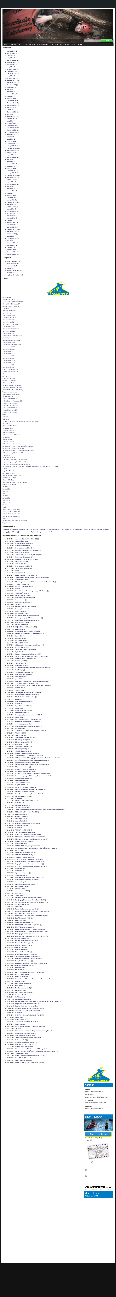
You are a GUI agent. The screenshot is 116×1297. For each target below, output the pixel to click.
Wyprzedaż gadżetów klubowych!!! (26, 1004)
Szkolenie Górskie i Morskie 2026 (26, 539)
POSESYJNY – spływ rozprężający (26, 846)
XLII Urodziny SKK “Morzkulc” (25, 575)
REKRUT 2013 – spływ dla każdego (26, 753)
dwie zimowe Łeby (21, 622)
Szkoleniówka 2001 (8, 365)
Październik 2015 (12, 103)
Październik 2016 (12, 80)
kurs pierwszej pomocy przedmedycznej (28, 719)
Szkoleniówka (6, 313)
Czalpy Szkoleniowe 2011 (23, 965)
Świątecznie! (19, 735)
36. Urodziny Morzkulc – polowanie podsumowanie (18, 450)
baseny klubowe (20, 611)
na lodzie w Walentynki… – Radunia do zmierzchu (31, 681)
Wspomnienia (64, 44)
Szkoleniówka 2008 (8, 349)
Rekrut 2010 (19, 1013)
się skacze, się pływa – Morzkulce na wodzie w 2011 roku (20, 421)
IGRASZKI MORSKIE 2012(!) (24, 855)
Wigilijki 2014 (19, 690)
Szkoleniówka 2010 (8, 342)
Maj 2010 (10, 240)
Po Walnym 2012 (20, 819)
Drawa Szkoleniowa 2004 (10, 405)
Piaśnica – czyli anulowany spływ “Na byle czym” (31, 936)
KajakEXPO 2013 (20, 785)
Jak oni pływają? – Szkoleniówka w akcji (28, 755)
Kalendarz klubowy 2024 (23, 543)
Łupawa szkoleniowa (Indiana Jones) (27, 654)
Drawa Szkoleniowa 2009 (10, 399)
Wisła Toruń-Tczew (21, 593)
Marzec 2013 (11, 164)
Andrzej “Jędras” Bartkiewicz (11, 514)
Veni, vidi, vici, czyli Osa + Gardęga (26, 1010)
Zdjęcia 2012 (6, 491)
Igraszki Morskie (7, 439)
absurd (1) (87, 529)
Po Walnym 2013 (20, 744)
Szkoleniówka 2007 (8, 351)
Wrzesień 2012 (12, 177)
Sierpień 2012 (11, 179)
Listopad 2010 (11, 227)
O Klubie (5, 417)
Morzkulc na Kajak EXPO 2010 (25, 1044)
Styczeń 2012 (11, 195)
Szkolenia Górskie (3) (18, 529)
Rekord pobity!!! (20, 1040)
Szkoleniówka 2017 (21, 579)
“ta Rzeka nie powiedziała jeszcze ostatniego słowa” (32, 667)
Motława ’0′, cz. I (20, 665)
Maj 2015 (10, 114)
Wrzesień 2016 (12, 82)
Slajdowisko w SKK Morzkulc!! (25, 627)
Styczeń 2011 (11, 222)
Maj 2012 (10, 186)
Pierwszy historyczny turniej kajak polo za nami (30, 839)
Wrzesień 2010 (12, 231)
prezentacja (6, 338)
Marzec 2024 (11, 53)
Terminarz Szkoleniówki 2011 (11, 340)
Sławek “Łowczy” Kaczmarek (11, 516)
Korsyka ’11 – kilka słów (23, 961)
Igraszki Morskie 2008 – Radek (12, 475)
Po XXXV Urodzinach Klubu (24, 992)
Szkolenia (13, 44)
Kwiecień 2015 (11, 116)
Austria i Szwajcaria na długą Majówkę (27, 555)
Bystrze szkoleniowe (22, 647)
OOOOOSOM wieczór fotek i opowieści (27, 925)
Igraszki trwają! (20, 947)
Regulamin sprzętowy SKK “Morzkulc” (14, 462)
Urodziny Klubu (20, 814)
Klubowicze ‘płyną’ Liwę (22, 742)
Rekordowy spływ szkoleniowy (25, 1042)
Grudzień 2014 (11, 123)
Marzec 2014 (11, 137)
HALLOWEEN (19, 920)
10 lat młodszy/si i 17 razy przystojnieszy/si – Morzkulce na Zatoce (36, 758)
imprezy (9, 273)
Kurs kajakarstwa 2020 (22, 548)
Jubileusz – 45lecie (8, 441)
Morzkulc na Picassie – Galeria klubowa (14, 482)
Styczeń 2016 (11, 98)
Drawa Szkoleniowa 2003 (10, 408)
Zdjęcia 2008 (6, 502)
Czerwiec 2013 (12, 157)
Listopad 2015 (11, 101)
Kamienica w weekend (22, 602)
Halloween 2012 (20, 825)
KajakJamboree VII (8, 437)
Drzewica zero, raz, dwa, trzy (24, 606)
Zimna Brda (19, 895)
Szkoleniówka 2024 (21, 541)
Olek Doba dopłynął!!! (22, 983)
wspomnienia (11, 266)
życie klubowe (11, 261)
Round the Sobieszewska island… (26, 909)
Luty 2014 (10, 139)
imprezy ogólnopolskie (14, 270)
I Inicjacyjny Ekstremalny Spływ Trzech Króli (29, 900)
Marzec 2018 (11, 64)
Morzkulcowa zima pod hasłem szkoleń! (28, 726)
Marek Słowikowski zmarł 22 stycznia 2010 (29, 1055)
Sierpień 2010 (11, 234)
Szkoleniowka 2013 (8, 326)
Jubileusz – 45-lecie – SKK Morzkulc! (27, 550)
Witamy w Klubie (20, 625)
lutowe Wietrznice (21, 613)
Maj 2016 (10, 89)
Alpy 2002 (5, 376)
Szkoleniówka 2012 (8, 331)
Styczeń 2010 (11, 249)
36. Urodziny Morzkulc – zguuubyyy (13, 448)
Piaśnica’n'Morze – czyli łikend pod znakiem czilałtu (31, 931)
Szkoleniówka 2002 (8, 362)
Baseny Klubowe (20, 816)
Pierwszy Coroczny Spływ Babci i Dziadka (28, 898)
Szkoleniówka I (20, 600)
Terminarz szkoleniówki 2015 (11, 317)
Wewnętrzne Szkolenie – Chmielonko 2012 (29, 837)
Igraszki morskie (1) (46, 532)
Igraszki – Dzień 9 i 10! (22, 945)
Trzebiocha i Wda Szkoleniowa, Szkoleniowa (29, 859)
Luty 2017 (10, 76)
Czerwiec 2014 (12, 132)
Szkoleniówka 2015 (8, 315)
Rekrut (17, 588)
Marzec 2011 (11, 218)
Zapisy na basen (98, 1134)
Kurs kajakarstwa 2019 (22, 552)
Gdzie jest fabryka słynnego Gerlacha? (27, 722)
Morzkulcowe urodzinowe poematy (26, 694)
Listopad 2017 (11, 71)
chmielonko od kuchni (22, 751)
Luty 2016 (10, 96)
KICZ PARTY (19, 688)
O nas (20, 44)
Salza (17, 604)
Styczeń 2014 (11, 141)
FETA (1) (107, 529)
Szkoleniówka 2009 (8, 347)
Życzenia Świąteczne (22, 807)
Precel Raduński (20, 780)
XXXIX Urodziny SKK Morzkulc (25, 697)
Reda (17, 570)
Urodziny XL (19, 629)
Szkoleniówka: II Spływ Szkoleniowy (26, 956)
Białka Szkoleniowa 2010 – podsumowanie (29, 1026)
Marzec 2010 (11, 245)
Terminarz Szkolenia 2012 (10, 299)
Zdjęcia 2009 (6, 500)
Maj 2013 (10, 159)
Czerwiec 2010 (12, 238)
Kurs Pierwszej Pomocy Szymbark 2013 (28, 794)
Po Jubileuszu (19, 1017)
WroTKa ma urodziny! (22, 974)
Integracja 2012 (20, 870)
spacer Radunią (20, 821)
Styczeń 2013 (11, 168)
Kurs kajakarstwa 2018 (22, 566)
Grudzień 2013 (11, 143)
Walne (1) (36, 532)
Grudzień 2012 (11, 170)
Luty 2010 (10, 247)
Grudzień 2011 (11, 198)
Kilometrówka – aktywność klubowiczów (14, 520)
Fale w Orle (19, 636)
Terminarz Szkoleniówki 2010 (11, 344)
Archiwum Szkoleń (8, 396)
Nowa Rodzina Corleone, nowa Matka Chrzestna (30, 916)
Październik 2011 (12, 202)
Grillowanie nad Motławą (23, 674)
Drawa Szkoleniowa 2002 (10, 410)
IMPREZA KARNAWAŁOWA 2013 (25, 801)
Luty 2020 (10, 55)
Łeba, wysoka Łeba (21, 886)
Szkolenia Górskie (8, 367)
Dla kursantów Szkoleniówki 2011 (12, 335)
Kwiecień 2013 (11, 161)
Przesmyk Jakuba (21, 609)
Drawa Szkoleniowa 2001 (10, 412)
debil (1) (93, 529)
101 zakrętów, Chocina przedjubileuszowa (28, 645)
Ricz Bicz (18, 893)
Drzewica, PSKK (20, 661)
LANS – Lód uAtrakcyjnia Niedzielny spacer (29, 789)
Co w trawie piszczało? (22, 724)
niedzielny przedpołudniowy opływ (26, 620)
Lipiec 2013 (10, 155)
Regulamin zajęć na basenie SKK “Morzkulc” (16, 464)
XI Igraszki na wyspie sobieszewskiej (27, 1037)
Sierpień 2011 (11, 207)
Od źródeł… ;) (19, 882)
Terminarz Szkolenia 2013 (10, 329)
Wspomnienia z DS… (22, 767)
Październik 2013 (12, 148)
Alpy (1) (63, 529)
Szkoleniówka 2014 (8, 322)
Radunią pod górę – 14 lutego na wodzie (28, 618)
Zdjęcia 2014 (6, 496)
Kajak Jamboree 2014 (22, 710)
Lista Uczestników (8, 432)
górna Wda (18, 679)
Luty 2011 (10, 220)
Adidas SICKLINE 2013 (22, 746)
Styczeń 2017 (11, 78)
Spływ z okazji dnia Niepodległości (26, 1006)
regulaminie (89, 1140)
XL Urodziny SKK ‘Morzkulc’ (11, 304)
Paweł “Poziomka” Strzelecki (11, 511)
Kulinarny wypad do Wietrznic (24, 769)
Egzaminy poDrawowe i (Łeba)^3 (25, 884)
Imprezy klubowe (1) (25, 532)
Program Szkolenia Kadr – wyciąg (12, 390)
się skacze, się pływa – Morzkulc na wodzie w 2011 (31, 902)
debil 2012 (18, 850)
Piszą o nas (6, 423)
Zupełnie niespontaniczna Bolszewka (27, 823)
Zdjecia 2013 (6, 493)
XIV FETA (18, 1028)
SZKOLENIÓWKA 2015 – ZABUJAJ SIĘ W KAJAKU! (32, 685)
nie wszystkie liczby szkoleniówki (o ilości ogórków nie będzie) (35, 848)
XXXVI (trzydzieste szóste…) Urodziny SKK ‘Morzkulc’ (32, 911)
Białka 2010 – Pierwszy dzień (24, 1033)
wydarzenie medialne (14, 275)
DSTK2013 (18, 803)
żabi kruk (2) (30, 529)
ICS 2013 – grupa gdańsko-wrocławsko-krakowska (31, 773)
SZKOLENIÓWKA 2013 (22, 796)
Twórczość (5, 419)
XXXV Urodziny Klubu (22, 999)
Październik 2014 (12, 128)
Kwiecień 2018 (11, 62)
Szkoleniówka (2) (54, 529)
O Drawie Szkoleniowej (9, 381)
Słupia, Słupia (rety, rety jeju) (24, 649)
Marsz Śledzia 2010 (21, 1019)
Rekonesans (19, 907)
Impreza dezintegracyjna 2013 (25, 771)
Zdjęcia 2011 (6, 487)
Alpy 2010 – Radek (8, 473)
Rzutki (80, 44)
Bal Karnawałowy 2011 (22, 988)
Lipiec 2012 (10, 182)
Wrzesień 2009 (12, 254)
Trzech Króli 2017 (21, 584)
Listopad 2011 (11, 200)
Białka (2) (37, 529)
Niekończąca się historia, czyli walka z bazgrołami (31, 760)
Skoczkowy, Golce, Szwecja (24, 832)
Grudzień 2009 (11, 252)
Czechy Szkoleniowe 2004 (10, 369)
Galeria (73, 44)
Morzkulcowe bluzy (21, 546)
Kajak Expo (19, 670)
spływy (9, 268)
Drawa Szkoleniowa (8, 378)
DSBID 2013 (19, 798)
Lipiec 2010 (10, 236)
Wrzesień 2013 (12, 150)
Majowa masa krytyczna (23, 1046)
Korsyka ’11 (19, 967)
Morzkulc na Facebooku (9, 426)
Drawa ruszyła (20, 843)
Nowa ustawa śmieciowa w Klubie (26, 762)
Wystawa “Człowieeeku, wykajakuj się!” (28, 958)
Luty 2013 (10, 166)
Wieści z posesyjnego (22, 938)
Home (5, 44)
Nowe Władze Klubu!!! (22, 1058)
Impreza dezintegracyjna (23, 943)
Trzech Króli (19, 573)
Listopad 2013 (11, 146)
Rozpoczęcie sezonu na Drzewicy (26, 559)
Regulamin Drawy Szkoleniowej (12, 387)
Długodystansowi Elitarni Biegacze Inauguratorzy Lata (32, 1031)
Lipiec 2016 (10, 87)
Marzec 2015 (11, 119)
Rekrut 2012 (19, 828)
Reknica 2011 (19, 990)
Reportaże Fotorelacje (9, 471)
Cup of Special (20, 875)
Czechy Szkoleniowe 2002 (10, 372)
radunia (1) (100, 529)
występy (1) (6, 532)
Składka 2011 (19, 981)
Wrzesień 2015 (12, 105)
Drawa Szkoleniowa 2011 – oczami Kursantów (30, 929)
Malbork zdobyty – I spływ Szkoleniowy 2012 (29, 861)
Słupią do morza (20, 977)
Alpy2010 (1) (70, 529)
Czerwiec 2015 (12, 112)
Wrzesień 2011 (11, 204)
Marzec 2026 (11, 51)
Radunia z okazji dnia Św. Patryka (26, 879)
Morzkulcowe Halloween (23, 701)
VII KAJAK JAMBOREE (22, 830)
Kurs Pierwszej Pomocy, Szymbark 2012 (28, 877)
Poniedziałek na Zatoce (22, 595)
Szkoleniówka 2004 (8, 358)
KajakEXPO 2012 (20, 868)
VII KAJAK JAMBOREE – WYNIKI (26, 812)
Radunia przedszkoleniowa (24, 597)
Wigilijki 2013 (19, 733)
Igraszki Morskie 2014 (22, 706)
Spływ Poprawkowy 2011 (23, 922)
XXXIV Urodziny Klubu (22, 1060)
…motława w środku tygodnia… (25, 683)
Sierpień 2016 (11, 85)
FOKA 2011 (19, 970)
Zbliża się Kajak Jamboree (23, 913)
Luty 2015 (10, 121)
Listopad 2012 (11, 173)
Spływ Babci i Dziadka (22, 568)
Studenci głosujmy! (21, 740)
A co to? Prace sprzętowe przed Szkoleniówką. (30, 866)
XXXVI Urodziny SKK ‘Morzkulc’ (12, 444)
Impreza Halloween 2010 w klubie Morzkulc (29, 1008)
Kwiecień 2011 (11, 216)
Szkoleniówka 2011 (8, 333)
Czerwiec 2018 (12, 60)
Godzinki (5, 518)
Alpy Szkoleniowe (7, 374)
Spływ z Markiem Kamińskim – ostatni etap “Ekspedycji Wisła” (35, 1051)
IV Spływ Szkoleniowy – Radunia (25, 954)
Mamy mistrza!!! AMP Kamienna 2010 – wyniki (30, 1049)
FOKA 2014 (19, 717)
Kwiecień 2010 (11, 243)
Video (4, 505)
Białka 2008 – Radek (8, 480)
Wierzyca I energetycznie (23, 857)
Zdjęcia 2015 (6, 489)
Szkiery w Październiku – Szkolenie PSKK (28, 634)
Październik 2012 (12, 175)
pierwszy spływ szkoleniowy (24, 658)
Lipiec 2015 (10, 110)
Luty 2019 (10, 58)
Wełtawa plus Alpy (21, 749)
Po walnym (18, 699)
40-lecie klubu (19, 663)
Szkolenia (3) (6, 529)
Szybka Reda (19, 889)
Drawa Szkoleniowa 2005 (10, 403)
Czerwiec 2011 (11, 211)
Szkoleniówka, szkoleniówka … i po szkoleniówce (31, 577)
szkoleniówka (11, 264)
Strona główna (6, 297)
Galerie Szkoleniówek (9, 484)
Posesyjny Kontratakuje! (23, 934)
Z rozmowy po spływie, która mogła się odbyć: (30, 731)
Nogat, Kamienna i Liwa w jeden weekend (28, 864)
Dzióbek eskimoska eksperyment (26, 616)
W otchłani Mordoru (21, 713)
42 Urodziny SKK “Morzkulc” (11, 306)
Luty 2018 (10, 67)
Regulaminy (54, 44)
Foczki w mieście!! (21, 640)
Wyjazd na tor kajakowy (23, 672)
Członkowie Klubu (29, 44)
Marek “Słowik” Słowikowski (11, 509)
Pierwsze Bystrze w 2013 (23, 792)
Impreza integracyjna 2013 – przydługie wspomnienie (32, 776)
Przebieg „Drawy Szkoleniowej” (12, 385)
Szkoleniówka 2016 (8, 320)
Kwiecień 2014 (11, 134)
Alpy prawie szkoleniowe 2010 (25, 1035)
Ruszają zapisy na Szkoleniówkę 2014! (27, 715)
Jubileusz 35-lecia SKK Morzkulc (25, 1022)
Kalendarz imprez (42, 44)
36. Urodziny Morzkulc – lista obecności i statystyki (17, 446)
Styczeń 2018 (11, 69)
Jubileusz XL (19, 638)
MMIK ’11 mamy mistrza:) (23, 927)
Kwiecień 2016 (11, 92)
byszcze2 (18, 652)
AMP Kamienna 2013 (22, 782)
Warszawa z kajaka (21, 561)
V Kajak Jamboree (21, 995)
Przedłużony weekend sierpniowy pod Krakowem (31, 591)
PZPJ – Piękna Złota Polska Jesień (26, 631)
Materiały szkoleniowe (9, 311)
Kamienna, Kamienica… (23, 557)
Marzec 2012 (11, 191)
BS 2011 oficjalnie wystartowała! (25, 940)
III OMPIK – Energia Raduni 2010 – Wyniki (28, 1015)
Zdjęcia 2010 (6, 498)
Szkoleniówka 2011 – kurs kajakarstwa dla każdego (31, 979)
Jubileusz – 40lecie (8, 430)
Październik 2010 (12, 229)
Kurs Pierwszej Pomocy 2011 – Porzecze (28, 972)
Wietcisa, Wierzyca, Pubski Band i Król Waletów (30, 656)
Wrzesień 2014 (12, 130)
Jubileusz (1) (15, 532)
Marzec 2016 (11, 94)
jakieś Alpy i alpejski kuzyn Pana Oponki (28, 834)
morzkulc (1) (79, 529)
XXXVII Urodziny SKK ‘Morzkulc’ (12, 435)
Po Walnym (19, 997)
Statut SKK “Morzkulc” (9, 457)
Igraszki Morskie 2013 (22, 778)
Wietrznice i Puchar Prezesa (24, 852)
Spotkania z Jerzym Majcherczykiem (27, 692)
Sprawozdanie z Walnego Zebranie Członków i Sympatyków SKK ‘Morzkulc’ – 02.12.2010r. (30, 466)
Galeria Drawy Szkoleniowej (11, 394)
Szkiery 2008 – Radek (9, 478)
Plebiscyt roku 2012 (21, 805)
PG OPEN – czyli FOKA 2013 (24, 787)
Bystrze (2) (44, 529)
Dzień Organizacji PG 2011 (23, 918)
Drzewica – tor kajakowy (23, 586)
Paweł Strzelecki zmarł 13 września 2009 (28, 1062)
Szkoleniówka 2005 (8, 353)
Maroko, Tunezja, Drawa (23, 841)
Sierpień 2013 (11, 152)
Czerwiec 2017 (12, 73)
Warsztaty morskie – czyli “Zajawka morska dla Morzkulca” (34, 582)
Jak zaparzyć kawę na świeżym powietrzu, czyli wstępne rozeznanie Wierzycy (40, 810)
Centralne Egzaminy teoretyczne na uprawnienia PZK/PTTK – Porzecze (38, 1001)
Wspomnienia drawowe (9, 392)
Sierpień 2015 (11, 107)
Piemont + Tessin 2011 (22, 952)
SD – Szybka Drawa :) (22, 643)
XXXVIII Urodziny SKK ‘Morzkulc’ (12, 302)
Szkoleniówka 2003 (8, 360)
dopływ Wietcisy (20, 676)
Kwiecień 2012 (11, 189)
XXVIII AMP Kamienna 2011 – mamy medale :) (30, 963)
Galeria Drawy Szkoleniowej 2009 (12, 401)
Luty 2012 (10, 193)
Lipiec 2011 (10, 209)
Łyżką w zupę (19, 1024)
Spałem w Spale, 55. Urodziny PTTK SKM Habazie (31, 764)
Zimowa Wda (19, 564)
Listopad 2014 (11, 125)
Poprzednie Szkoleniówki (10, 324)
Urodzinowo (19, 728)
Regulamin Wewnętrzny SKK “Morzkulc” (14, 459)
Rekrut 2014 (19, 704)
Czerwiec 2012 (12, 184)
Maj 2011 (10, 213)
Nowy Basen (19, 986)
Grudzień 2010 (11, 225)
